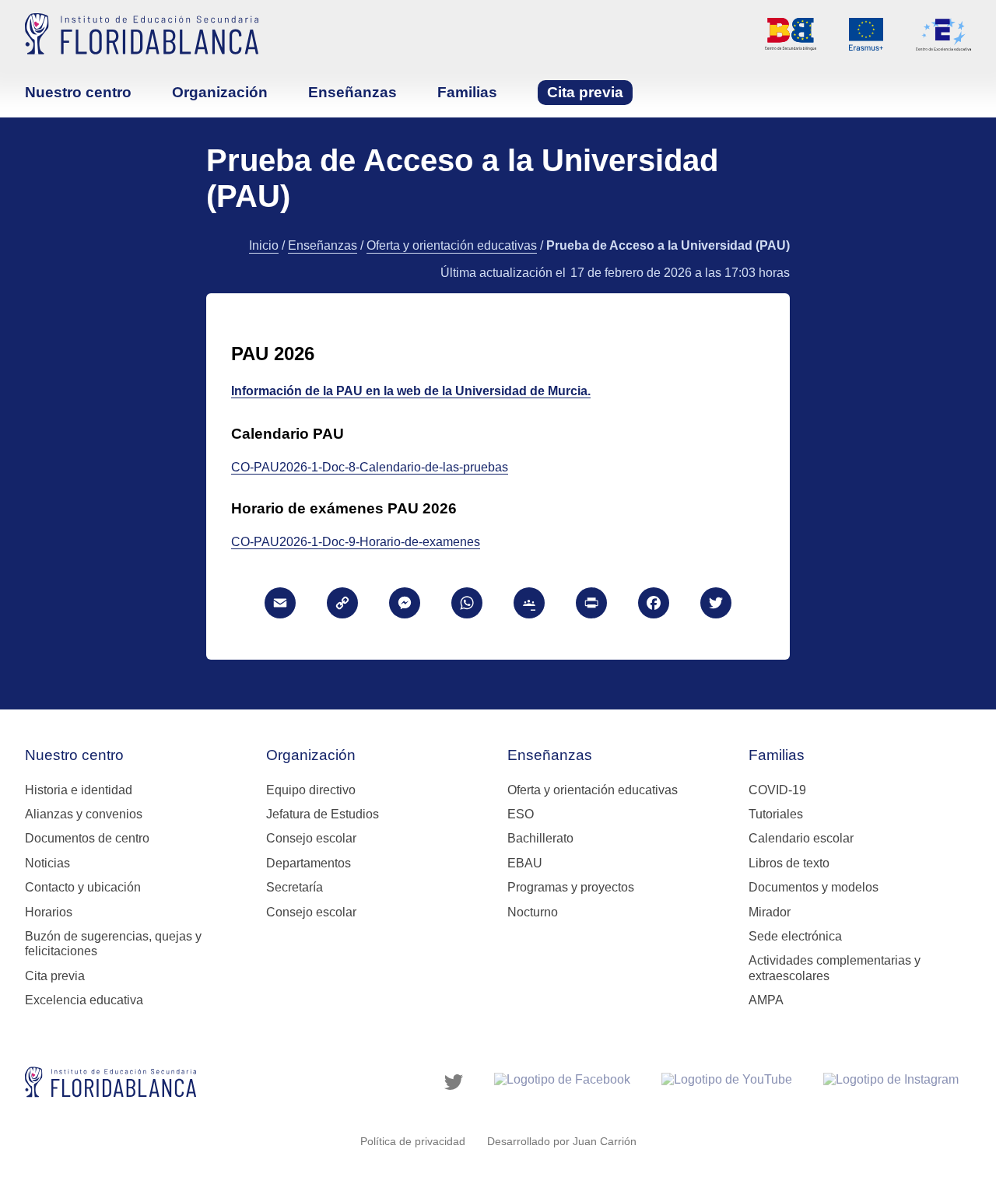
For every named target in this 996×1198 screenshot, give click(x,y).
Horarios (48, 912)
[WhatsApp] (467, 604)
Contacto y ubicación (83, 887)
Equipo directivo (311, 790)
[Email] (280, 604)
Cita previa (585, 92)
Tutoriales (776, 814)
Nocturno (532, 912)
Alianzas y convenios (83, 814)
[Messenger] (404, 604)
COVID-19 (777, 790)
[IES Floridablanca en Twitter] (453, 1082)
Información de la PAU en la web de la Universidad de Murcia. (411, 391)
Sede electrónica (795, 936)
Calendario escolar (801, 838)
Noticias (47, 863)
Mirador (770, 912)
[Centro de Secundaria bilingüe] (790, 34)
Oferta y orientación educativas (451, 245)
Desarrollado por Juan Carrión (562, 1141)
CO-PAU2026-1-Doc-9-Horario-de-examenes (355, 541)
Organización (220, 92)
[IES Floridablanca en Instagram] (891, 1082)
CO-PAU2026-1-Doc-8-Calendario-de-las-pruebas (369, 467)
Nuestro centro (78, 92)
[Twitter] (716, 604)
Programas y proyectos (570, 887)
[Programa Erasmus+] (866, 34)
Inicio (264, 245)
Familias (467, 92)
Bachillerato (540, 838)
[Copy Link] (342, 604)
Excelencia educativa (84, 1000)
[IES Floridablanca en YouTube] (726, 1082)
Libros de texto (789, 863)
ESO (520, 814)
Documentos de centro (87, 838)
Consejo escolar (311, 838)
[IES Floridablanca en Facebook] (562, 1082)
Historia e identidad (78, 790)
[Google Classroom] (529, 604)
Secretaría (294, 887)
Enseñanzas (352, 92)
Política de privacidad (412, 1141)
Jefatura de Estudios (322, 814)
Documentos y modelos (814, 887)
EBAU (524, 863)
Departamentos (308, 863)
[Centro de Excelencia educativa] (943, 34)
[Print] (591, 604)
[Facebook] (653, 604)
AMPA (766, 1000)
